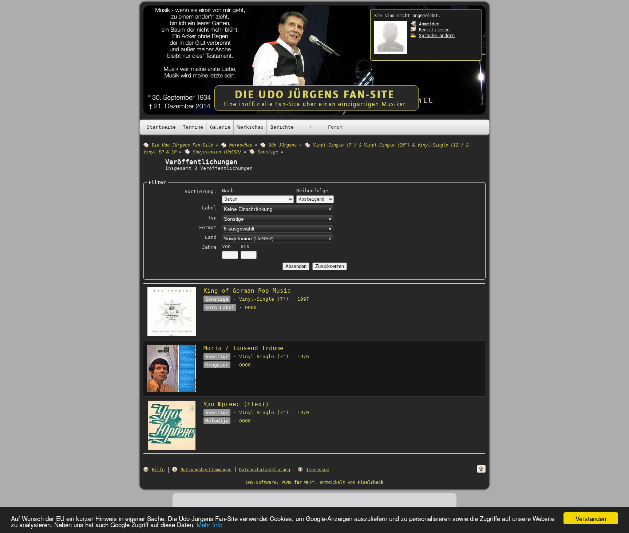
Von (226, 246)
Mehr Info (209, 524)
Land (211, 237)
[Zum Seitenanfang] (481, 468)
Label (209, 208)
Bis (245, 246)
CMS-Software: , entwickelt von (314, 482)
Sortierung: (201, 191)
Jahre (209, 247)
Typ (212, 217)
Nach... (232, 190)
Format (208, 227)
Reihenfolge (312, 190)
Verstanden (590, 518)
